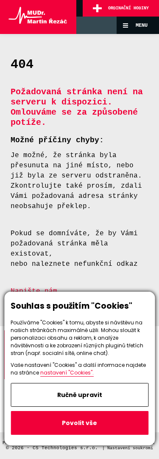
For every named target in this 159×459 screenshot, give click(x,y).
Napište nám (34, 291)
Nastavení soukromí (130, 448)
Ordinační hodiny (128, 8)
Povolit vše (79, 423)
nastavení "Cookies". (67, 372)
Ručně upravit (79, 395)
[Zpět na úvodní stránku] (38, 17)
